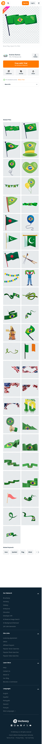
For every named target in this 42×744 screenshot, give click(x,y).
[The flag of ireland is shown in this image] (12, 590)
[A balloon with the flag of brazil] (12, 333)
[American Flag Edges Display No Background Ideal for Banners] (12, 608)
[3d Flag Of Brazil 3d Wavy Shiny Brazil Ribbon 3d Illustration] (12, 461)
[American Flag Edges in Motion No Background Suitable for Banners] (12, 681)
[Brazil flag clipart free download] (12, 424)
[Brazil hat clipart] (12, 186)
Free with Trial (21, 64)
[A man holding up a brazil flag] (12, 443)
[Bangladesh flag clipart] (12, 388)
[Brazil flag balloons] (12, 259)
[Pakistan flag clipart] (12, 351)
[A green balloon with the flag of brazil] (12, 204)
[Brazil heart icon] (12, 222)
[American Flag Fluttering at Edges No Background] (12, 645)
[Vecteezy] (3, 3)
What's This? (21, 80)
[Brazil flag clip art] (12, 278)
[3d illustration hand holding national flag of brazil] (12, 718)
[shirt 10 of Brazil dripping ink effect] (12, 700)
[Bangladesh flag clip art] (12, 314)
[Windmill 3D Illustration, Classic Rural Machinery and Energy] (12, 535)
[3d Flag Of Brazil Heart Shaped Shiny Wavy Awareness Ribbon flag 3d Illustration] (12, 571)
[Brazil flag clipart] (12, 131)
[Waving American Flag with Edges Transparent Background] (12, 626)
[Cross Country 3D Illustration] (12, 406)
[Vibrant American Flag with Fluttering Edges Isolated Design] (12, 663)
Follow (35, 57)
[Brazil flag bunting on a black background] (12, 241)
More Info (7, 84)
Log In (33, 3)
